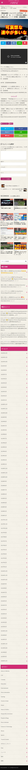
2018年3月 (4, 507)
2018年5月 (4, 498)
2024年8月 (4, 421)
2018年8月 (4, 485)
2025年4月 (4, 387)
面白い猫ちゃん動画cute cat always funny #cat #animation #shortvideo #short (13, 285)
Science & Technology (6, 726)
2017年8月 (4, 537)
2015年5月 (4, 613)
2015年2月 (4, 626)
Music (2, 705)
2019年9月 (4, 430)
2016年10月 (4, 579)
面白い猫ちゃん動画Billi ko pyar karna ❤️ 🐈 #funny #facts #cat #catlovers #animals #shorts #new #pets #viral (13, 298)
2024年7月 (4, 425)
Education (3, 684)
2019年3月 (4, 455)
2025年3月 (4, 391)
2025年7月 (4, 374)
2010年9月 (4, 656)
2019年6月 (4, 442)
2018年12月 (4, 468)
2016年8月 (4, 588)
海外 (2, 756)
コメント (3, 150)
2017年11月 (4, 524)
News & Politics (5, 123)
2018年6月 (4, 494)
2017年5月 (4, 549)
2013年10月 (4, 648)
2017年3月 (4, 558)
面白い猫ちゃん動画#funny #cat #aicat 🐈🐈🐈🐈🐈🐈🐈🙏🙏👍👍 (13, 271)
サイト (2, 172)
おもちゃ (13, 96)
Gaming (3, 696)
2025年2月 (4, 395)
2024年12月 (4, 404)
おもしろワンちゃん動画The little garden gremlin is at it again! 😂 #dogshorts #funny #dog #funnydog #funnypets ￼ (13, 278)
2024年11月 (4, 408)
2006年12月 (4, 660)
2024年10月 (4, 413)
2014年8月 (4, 635)
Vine (2, 748)
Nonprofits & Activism (6, 713)
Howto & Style (4, 701)
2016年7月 (4, 592)
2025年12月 (4, 353)
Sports (2, 735)
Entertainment (4, 688)
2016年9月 (4, 584)
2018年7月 (4, 490)
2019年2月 (4, 460)
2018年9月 (4, 481)
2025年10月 (4, 361)
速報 (12, 123)
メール (3, 167)
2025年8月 (4, 370)
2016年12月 (4, 571)
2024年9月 (4, 417)
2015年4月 (4, 618)
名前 (2, 161)
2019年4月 (4, 451)
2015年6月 (4, 609)
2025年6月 (4, 378)
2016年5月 (4, 601)
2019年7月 (4, 438)
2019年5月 (4, 447)
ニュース (3, 752)
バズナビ (14, 3)
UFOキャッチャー (6, 743)
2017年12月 (4, 519)
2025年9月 (4, 366)
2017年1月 (4, 566)
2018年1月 (4, 515)
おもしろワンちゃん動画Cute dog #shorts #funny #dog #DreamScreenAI (12, 292)
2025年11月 (4, 357)
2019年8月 (4, 434)
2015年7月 (4, 605)
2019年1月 (4, 464)
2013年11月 (4, 643)
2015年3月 (4, 622)
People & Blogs (5, 718)
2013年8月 (4, 652)
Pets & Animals (5, 722)
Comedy (3, 679)
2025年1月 (4, 400)
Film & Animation (5, 692)
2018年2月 (4, 511)
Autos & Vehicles (5, 671)
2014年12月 (4, 631)
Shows (2, 731)
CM (2, 675)
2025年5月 (4, 383)
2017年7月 (4, 541)
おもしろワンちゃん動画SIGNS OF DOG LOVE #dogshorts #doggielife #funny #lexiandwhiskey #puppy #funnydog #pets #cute (13, 326)
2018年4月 (4, 502)
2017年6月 (4, 545)
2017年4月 (4, 554)
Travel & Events (5, 739)
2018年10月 (4, 477)
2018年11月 (4, 472)
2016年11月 (4, 575)
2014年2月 (4, 639)
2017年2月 (4, 562)
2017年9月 (4, 532)
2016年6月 (4, 596)
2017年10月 (4, 528)
